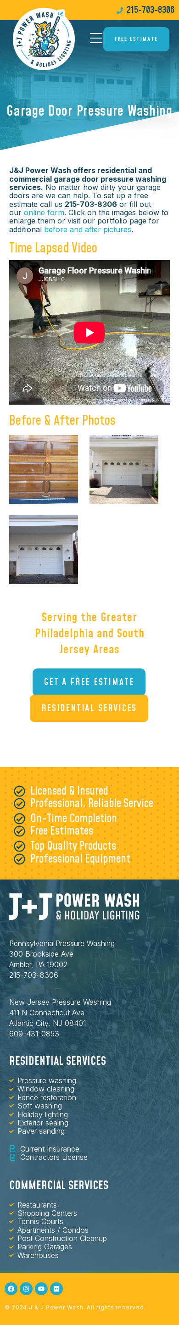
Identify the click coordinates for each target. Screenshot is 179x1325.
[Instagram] (26, 1288)
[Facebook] (11, 1288)
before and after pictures (87, 229)
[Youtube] (41, 1288)
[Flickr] (56, 1288)
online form (44, 212)
